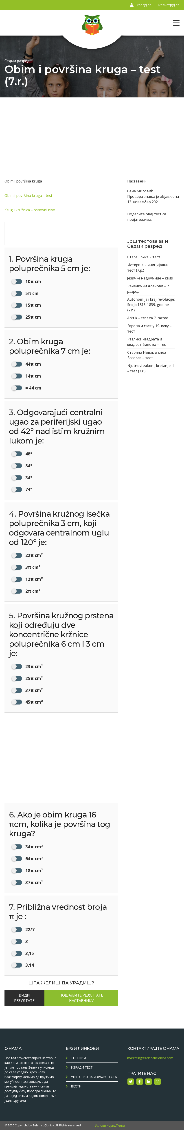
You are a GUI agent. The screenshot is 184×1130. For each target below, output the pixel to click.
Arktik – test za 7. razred (147, 317)
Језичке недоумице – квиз (150, 278)
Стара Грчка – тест (143, 256)
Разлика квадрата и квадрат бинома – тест (147, 342)
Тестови (78, 1058)
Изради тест (82, 1067)
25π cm (32, 317)
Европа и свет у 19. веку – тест (149, 328)
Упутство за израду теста (94, 1077)
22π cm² (33, 555)
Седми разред (16, 60)
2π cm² (32, 591)
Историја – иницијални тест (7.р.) (148, 267)
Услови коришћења (110, 1125)
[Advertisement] (92, 131)
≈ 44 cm (32, 388)
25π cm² (33, 678)
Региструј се (169, 5)
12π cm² (33, 579)
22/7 (29, 929)
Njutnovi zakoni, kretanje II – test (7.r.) (150, 368)
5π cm (31, 293)
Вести (76, 1086)
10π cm (32, 281)
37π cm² (33, 690)
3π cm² (32, 567)
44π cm (32, 364)
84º (28, 466)
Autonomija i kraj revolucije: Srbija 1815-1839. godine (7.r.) (151, 305)
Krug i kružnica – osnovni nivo (29, 209)
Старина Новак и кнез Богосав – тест (146, 355)
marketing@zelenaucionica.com (150, 1058)
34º (28, 478)
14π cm (32, 376)
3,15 (29, 953)
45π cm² (33, 702)
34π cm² (33, 847)
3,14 (29, 965)
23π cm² (33, 666)
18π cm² (33, 870)
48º (28, 454)
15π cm (32, 305)
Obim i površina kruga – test (28, 195)
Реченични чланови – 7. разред (148, 289)
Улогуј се (144, 5)
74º (28, 489)
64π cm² (33, 858)
